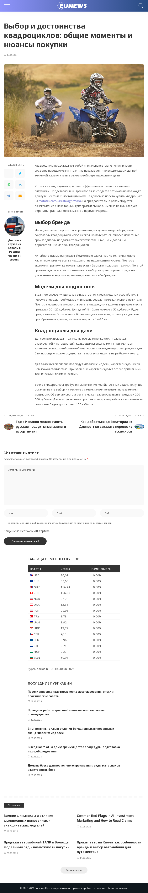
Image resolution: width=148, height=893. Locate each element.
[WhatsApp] (8, 184)
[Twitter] (20, 173)
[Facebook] (8, 173)
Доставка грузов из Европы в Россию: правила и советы (14, 250)
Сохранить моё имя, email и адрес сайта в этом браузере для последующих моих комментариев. (60, 522)
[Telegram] (8, 195)
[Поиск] (140, 6)
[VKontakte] (20, 184)
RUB (52, 669)
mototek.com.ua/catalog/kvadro (60, 201)
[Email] (20, 195)
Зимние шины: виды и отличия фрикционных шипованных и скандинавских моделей (28, 820)
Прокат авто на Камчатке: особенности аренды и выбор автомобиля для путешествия (109, 847)
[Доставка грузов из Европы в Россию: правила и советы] (14, 226)
